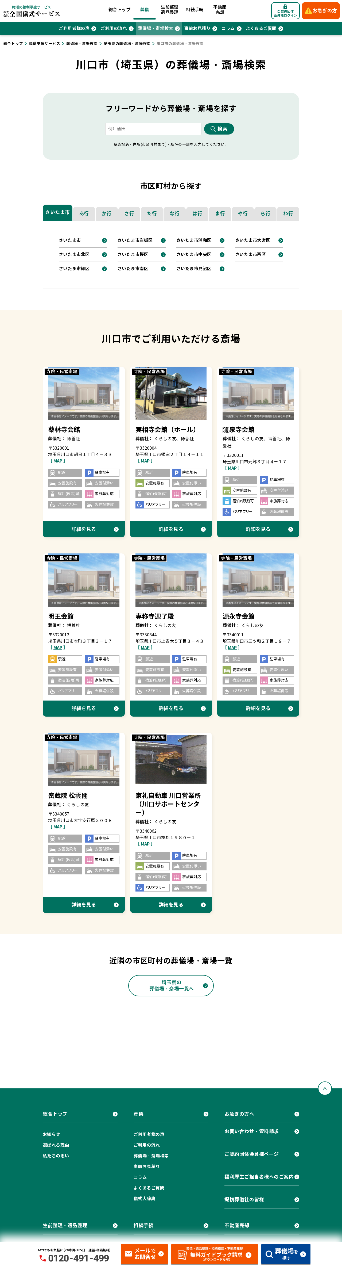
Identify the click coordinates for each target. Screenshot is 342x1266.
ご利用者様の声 (74, 28)
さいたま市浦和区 (194, 240)
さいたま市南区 (133, 268)
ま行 (220, 214)
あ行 (84, 214)
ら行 (265, 214)
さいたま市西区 (250, 254)
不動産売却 (219, 9)
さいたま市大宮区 (252, 240)
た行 (152, 214)
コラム (228, 28)
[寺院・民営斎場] (83, 393)
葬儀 (144, 10)
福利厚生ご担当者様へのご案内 (259, 1177)
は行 (197, 214)
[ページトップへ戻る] (325, 1088)
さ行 (129, 214)
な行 (175, 214)
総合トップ (119, 10)
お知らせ (51, 1134)
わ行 (288, 214)
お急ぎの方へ (239, 1114)
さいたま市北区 (74, 254)
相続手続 (195, 10)
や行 (243, 214)
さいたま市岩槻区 (135, 240)
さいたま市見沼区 (194, 268)
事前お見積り (197, 28)
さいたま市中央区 (194, 254)
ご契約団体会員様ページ (251, 1154)
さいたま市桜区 (133, 254)
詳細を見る (83, 529)
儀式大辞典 (145, 1199)
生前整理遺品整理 (169, 9)
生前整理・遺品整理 (65, 1225)
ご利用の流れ (113, 28)
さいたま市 (57, 212)
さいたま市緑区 (74, 268)
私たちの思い (56, 1156)
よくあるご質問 (261, 28)
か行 (107, 214)
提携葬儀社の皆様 (244, 1199)
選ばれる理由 (56, 1145)
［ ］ (58, 461)
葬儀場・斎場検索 (155, 28)
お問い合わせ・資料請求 (251, 1131)
